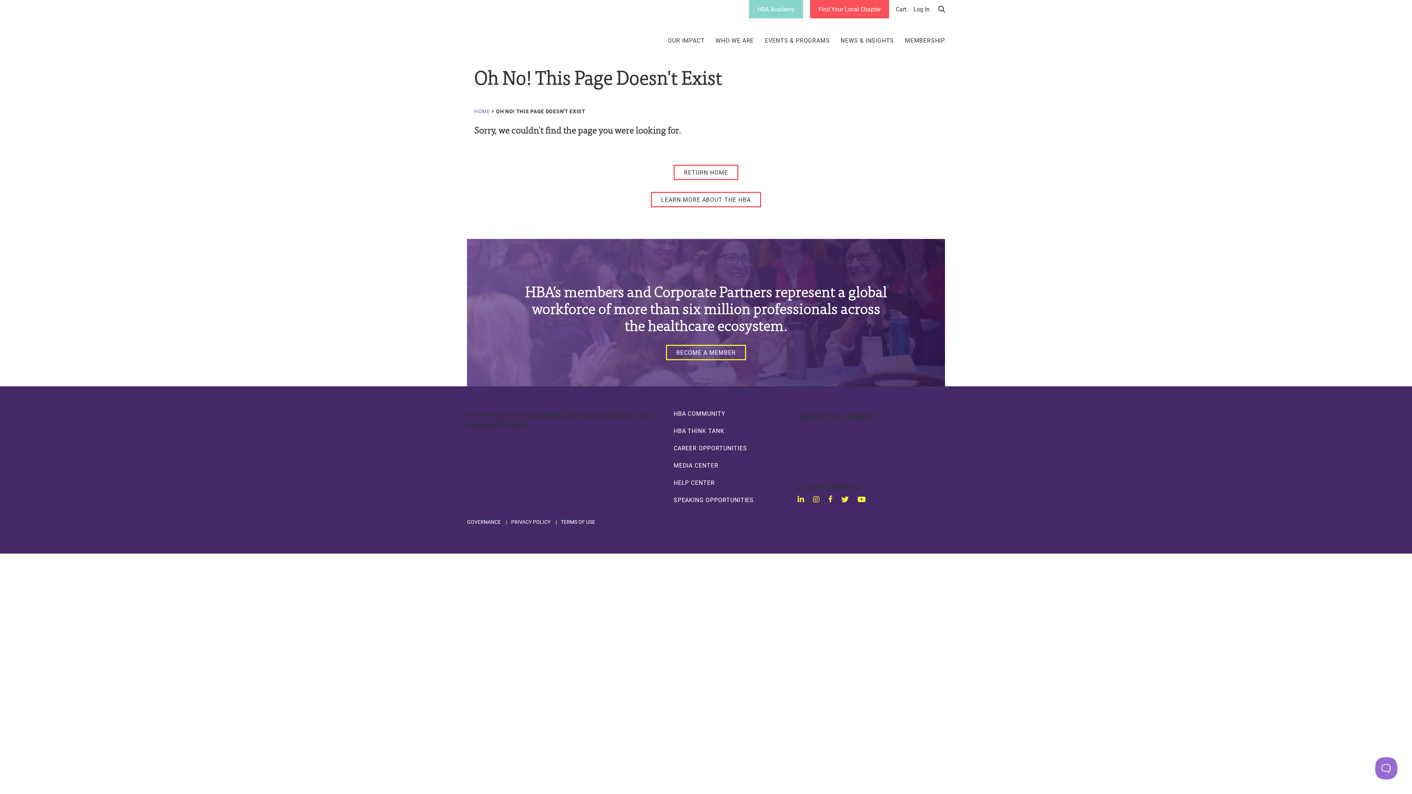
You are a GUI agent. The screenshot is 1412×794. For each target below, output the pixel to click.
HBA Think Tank (699, 430)
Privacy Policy (530, 522)
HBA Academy (776, 9)
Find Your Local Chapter (850, 9)
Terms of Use (578, 522)
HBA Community (699, 413)
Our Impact (686, 40)
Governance (484, 522)
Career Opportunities (710, 448)
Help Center (694, 482)
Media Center (696, 465)
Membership (925, 40)
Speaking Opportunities (714, 500)
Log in (921, 9)
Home (482, 111)
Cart (901, 9)
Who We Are (735, 40)
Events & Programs (797, 40)
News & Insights (867, 40)
